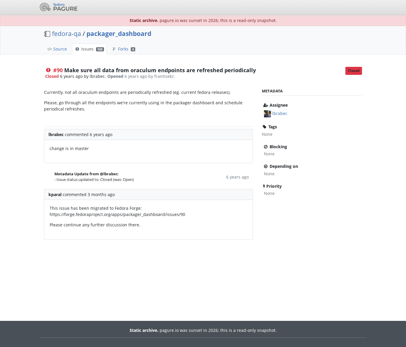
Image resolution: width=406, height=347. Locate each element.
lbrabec (279, 113)
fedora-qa (66, 33)
